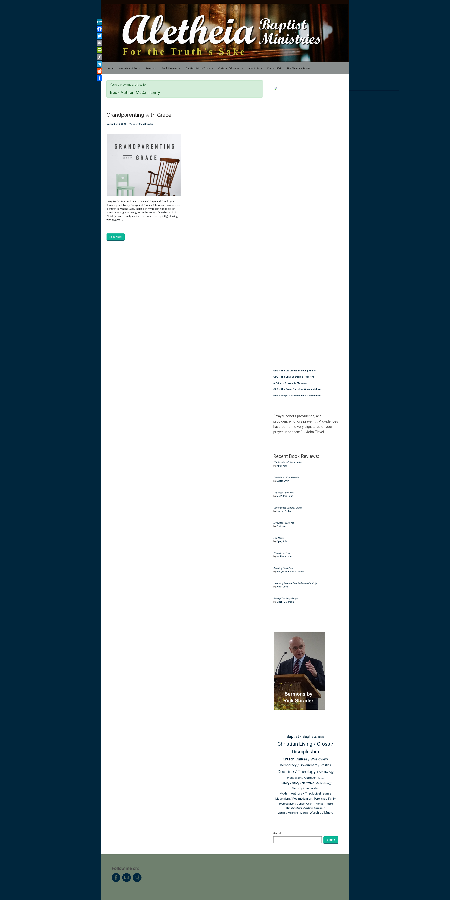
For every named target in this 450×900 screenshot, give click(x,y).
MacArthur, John (285, 496)
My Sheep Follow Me (283, 523)
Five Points (278, 538)
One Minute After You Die (285, 477)
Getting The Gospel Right (285, 598)
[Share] (99, 78)
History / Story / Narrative (296, 783)
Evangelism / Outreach (301, 777)
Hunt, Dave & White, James (290, 571)
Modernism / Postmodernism (294, 798)
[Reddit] (99, 71)
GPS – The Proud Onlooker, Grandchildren (297, 389)
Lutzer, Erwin (283, 481)
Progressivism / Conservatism (295, 803)
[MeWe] (99, 21)
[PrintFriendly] (99, 49)
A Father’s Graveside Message (290, 383)
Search (277, 833)
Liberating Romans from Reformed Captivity (295, 583)
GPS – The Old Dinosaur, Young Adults (294, 370)
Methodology (324, 783)
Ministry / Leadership (305, 788)
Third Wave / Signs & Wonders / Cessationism (305, 808)
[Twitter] (99, 35)
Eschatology (325, 772)
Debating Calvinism (282, 568)
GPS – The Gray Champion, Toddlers (293, 376)
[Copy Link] (99, 56)
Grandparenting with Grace (139, 115)
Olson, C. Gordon (285, 601)
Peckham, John (284, 556)
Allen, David (282, 586)
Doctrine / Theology (297, 771)
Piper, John (282, 465)
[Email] (99, 42)
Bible (321, 736)
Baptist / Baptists (302, 736)
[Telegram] (99, 64)
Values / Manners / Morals (293, 812)
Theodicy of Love (281, 553)
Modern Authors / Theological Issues (305, 793)
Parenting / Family (325, 798)
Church (288, 759)
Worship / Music (321, 812)
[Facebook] (99, 28)
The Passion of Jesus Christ (287, 462)
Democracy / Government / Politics (305, 765)
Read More (116, 236)
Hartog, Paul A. (284, 511)
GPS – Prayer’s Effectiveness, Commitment (297, 395)
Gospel (321, 778)
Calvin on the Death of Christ (287, 507)
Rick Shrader (146, 124)
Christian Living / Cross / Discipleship (305, 748)
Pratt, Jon (281, 526)
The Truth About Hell (283, 492)
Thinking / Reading (324, 803)
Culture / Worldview (312, 759)
